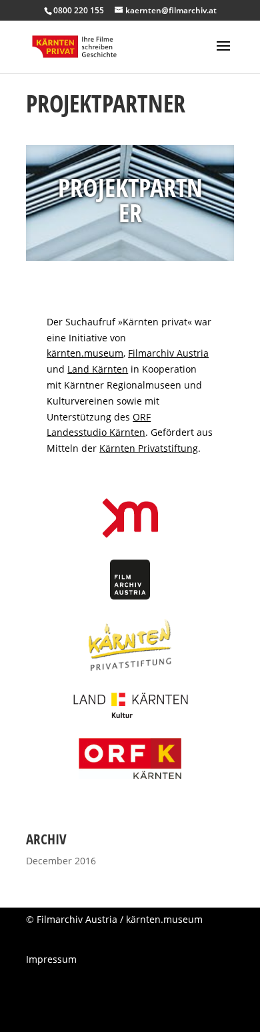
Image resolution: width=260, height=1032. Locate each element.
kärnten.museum (85, 353)
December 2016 (61, 860)
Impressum (51, 959)
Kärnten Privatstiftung (148, 448)
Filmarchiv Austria (168, 353)
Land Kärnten (97, 369)
